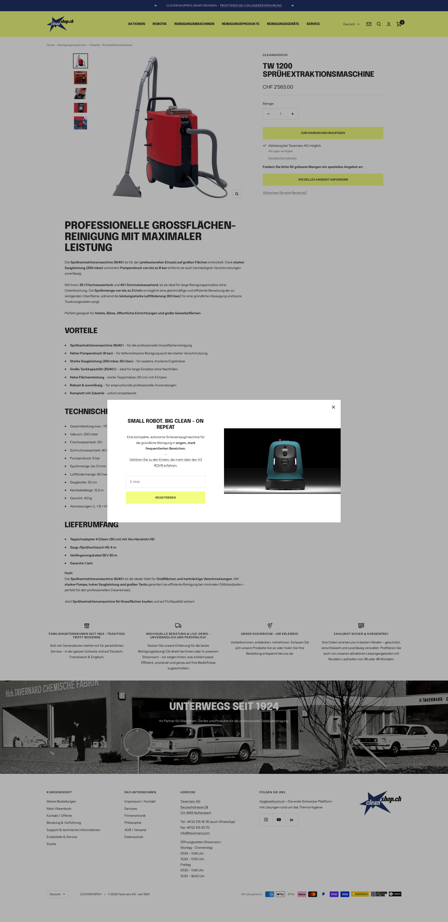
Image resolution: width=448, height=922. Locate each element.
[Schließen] (333, 407)
